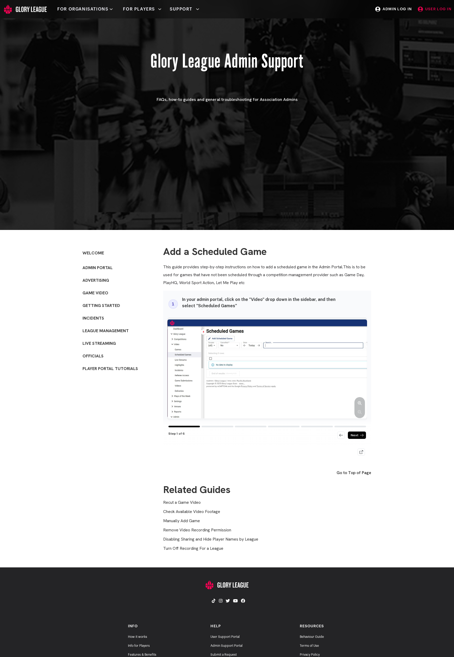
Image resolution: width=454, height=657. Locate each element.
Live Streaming (99, 343)
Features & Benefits (142, 654)
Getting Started (101, 305)
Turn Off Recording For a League (193, 548)
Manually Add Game (181, 520)
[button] (86, 9)
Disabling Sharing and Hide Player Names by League (210, 539)
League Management (105, 330)
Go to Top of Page (354, 472)
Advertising (95, 280)
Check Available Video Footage (191, 511)
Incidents (93, 318)
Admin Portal (97, 267)
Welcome (93, 253)
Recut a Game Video (182, 502)
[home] (23, 9)
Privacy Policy (310, 654)
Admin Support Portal (226, 645)
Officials (93, 356)
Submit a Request (223, 654)
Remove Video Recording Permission (197, 530)
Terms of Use (309, 645)
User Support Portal (225, 636)
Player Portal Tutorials (110, 368)
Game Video (95, 293)
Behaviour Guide (312, 636)
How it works (137, 636)
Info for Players (139, 645)
